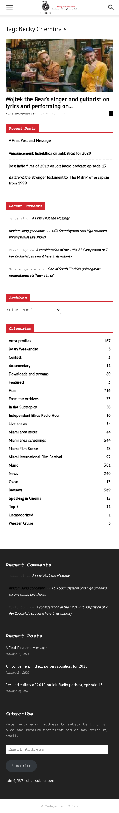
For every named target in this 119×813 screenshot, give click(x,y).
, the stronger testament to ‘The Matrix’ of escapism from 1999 (59, 180)
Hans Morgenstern (21, 113)
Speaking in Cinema (25, 498)
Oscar (13, 481)
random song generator (26, 230)
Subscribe (21, 766)
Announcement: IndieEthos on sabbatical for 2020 (50, 153)
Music (13, 465)
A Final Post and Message (30, 140)
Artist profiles (20, 340)
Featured (16, 382)
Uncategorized (21, 514)
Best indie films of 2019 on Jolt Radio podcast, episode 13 (57, 165)
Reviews (15, 490)
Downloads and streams (29, 373)
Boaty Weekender (23, 348)
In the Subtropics (23, 407)
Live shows (18, 423)
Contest (15, 357)
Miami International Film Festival (35, 456)
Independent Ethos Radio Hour (34, 415)
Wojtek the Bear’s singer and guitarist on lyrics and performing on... (57, 102)
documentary (19, 365)
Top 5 (14, 506)
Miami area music (23, 431)
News (13, 473)
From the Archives (24, 398)
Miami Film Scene (23, 448)
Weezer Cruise (21, 523)
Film (12, 390)
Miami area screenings (27, 440)
